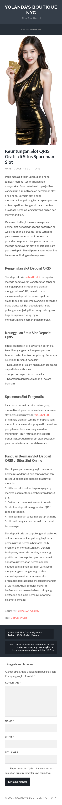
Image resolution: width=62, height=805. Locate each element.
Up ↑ (54, 797)
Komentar (13, 682)
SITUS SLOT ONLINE (28, 610)
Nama (9, 721)
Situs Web (11, 752)
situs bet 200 (42, 414)
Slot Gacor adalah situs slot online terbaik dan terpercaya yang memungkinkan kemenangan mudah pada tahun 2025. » (32, 647)
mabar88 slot (32, 277)
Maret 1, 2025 (13, 168)
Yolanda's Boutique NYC (31, 9)
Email (9, 736)
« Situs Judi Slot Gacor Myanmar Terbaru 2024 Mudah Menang (25, 634)
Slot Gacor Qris (19, 617)
